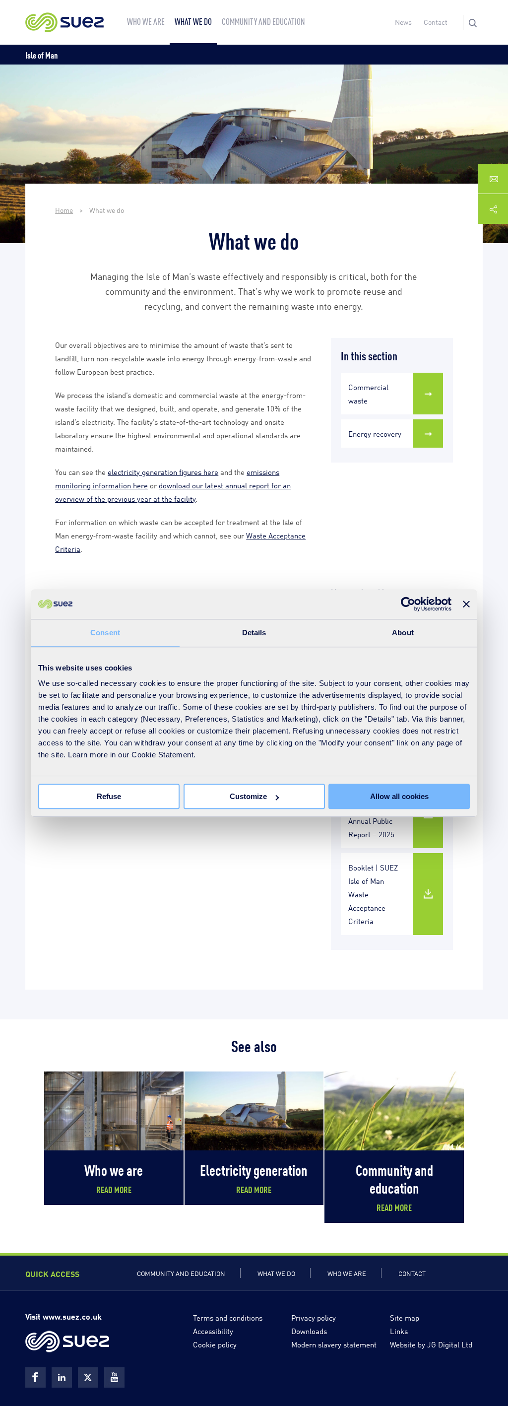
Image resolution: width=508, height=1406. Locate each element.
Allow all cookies (399, 796)
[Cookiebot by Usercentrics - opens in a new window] (408, 604)
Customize (248, 796)
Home (64, 209)
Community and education (181, 1273)
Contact (435, 21)
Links (399, 1331)
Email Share (493, 179)
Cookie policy (215, 1344)
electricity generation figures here (163, 471)
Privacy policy (313, 1317)
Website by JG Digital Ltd (431, 1344)
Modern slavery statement (334, 1344)
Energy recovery (374, 433)
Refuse (109, 796)
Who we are (346, 1273)
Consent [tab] (105, 632)
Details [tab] (254, 632)
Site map (404, 1317)
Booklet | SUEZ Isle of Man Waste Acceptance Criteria (373, 894)
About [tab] (403, 632)
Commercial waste (368, 393)
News (403, 21)
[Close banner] (466, 604)
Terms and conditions (227, 1317)
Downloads (309, 1331)
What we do (276, 1273)
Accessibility (213, 1331)
